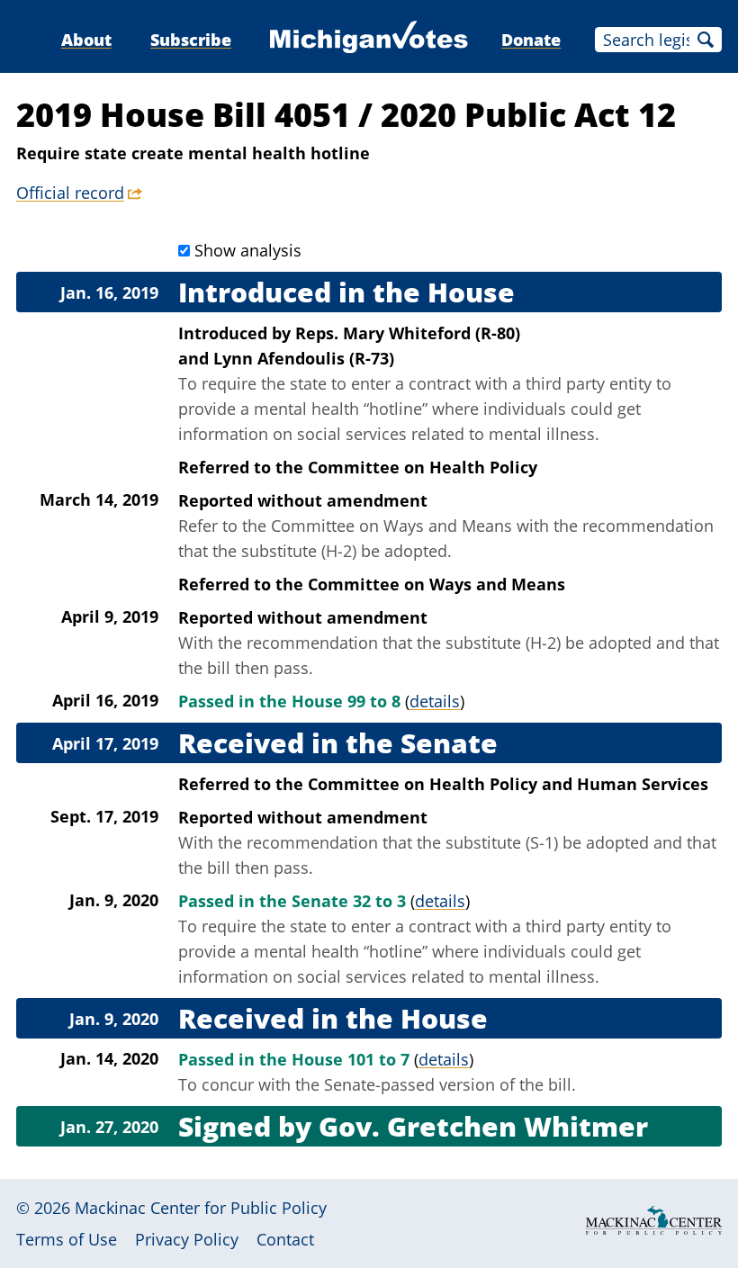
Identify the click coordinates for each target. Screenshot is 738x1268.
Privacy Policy (186, 1239)
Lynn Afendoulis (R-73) (303, 358)
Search (705, 39)
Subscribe (190, 39)
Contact (285, 1239)
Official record (70, 192)
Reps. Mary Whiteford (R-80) (407, 333)
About (86, 39)
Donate (531, 39)
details (435, 701)
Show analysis (248, 250)
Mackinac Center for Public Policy (201, 1208)
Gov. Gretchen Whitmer (483, 1126)
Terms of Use (66, 1239)
